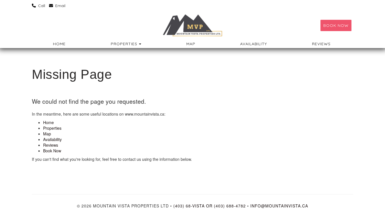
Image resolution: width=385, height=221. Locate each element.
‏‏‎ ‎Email (59, 5)
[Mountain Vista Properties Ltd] (192, 25)
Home (59, 43)
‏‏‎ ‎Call (41, 5)
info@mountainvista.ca (279, 206)
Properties (124, 43)
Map (190, 43)
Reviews (321, 43)
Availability (253, 43)
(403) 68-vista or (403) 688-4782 (209, 206)
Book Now (336, 25)
